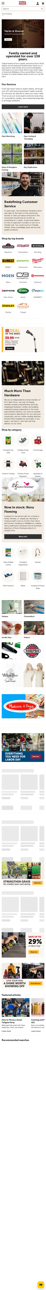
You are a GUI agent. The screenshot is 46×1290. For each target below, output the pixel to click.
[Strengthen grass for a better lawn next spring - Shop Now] (23, 874)
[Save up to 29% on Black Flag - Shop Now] (23, 944)
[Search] (42, 9)
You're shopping (7, 14)
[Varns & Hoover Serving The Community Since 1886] (23, 33)
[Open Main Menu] (3, 3)
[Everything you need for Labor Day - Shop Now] (23, 747)
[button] (37, 3)
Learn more (23, 107)
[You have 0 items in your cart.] (43, 3)
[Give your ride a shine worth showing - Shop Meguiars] (23, 975)
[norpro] (23, 650)
